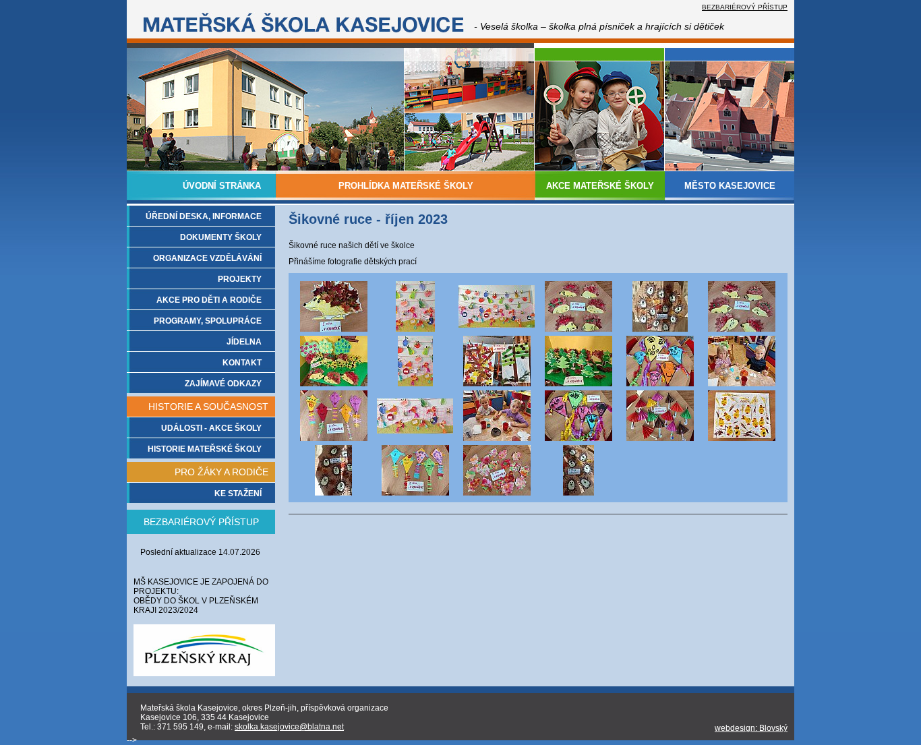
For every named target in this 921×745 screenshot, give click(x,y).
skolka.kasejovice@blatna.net (289, 727)
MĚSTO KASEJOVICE (729, 186)
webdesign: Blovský (751, 728)
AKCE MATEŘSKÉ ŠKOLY (600, 186)
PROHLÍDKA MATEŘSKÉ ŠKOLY (405, 186)
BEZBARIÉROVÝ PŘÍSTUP (745, 7)
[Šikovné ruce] (333, 329)
